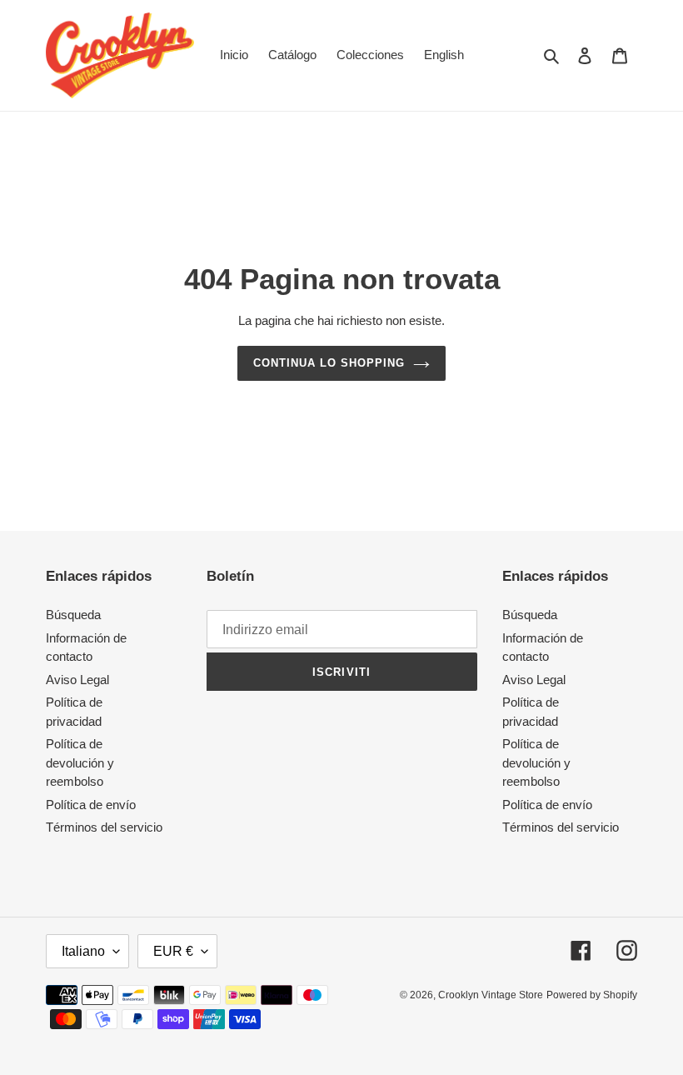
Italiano (83, 951)
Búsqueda (73, 615)
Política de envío (91, 805)
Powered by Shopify (591, 995)
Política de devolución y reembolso (80, 762)
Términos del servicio (104, 827)
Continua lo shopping (329, 363)
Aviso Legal (77, 679)
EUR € (173, 951)
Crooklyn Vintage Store (490, 995)
